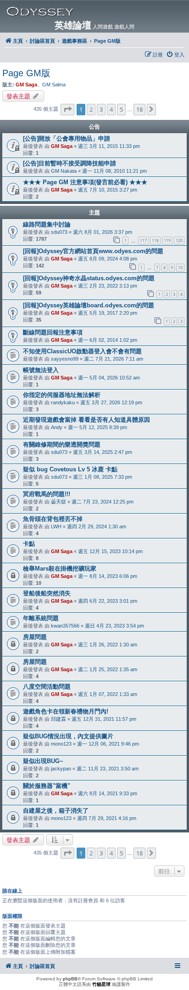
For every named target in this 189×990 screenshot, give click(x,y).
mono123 (61, 744)
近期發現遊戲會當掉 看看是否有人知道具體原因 (86, 419)
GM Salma (54, 84)
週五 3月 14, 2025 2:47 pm (102, 452)
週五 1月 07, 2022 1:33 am (107, 694)
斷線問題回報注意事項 (53, 332)
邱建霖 (58, 719)
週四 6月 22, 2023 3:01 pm (107, 601)
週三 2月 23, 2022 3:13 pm (107, 286)
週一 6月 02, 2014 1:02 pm (107, 340)
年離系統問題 (41, 618)
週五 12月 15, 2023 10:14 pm (110, 551)
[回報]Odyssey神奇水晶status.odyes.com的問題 (89, 278)
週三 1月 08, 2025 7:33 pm (102, 477)
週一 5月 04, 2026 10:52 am (109, 377)
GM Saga (26, 84)
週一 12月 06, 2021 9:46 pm (108, 744)
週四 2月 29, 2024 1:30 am (96, 526)
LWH (56, 526)
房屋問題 (35, 637)
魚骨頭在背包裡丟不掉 (53, 518)
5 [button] (121, 109)
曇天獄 (58, 501)
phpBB (70, 978)
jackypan (61, 768)
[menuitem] (175, 54)
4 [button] (111, 109)
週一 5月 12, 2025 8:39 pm (97, 427)
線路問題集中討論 (47, 224)
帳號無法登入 (41, 370)
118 (155, 240)
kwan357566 (65, 625)
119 (167, 240)
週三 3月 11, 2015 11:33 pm (109, 146)
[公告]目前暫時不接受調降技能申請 (69, 163)
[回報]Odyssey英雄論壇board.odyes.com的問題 (88, 305)
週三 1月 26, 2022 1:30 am (107, 644)
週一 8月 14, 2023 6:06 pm (107, 576)
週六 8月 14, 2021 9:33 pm (107, 793)
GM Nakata (64, 171)
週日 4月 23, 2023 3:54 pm (114, 625)
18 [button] (139, 109)
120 (179, 240)
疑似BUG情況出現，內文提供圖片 (68, 736)
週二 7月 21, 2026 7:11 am (113, 359)
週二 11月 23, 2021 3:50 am (108, 768)
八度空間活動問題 (47, 686)
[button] (67, 109)
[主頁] (96, 11)
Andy (56, 427)
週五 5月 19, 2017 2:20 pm (107, 313)
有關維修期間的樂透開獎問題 (61, 444)
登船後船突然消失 (47, 593)
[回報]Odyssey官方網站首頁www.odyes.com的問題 (93, 251)
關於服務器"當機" (46, 785)
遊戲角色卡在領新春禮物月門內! (65, 711)
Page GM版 (26, 73)
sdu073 (59, 232)
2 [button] (91, 109)
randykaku (63, 402)
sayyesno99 (64, 359)
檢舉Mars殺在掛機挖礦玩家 (59, 568)
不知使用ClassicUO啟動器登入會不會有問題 (82, 351)
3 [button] (101, 109)
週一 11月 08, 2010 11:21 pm (114, 171)
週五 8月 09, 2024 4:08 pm (107, 258)
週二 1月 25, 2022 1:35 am (107, 669)
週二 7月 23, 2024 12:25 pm (102, 501)
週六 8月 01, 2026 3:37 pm (102, 232)
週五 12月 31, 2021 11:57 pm (104, 719)
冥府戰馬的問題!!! (46, 494)
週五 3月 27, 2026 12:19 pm (111, 402)
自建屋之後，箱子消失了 (56, 810)
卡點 (29, 543)
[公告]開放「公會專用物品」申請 (66, 138)
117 (143, 240)
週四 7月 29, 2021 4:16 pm (106, 818)
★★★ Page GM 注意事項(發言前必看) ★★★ (85, 182)
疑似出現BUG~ (43, 761)
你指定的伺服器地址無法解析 (61, 394)
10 (180, 268)
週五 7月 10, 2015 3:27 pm (107, 189)
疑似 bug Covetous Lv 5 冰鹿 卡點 (70, 469)
